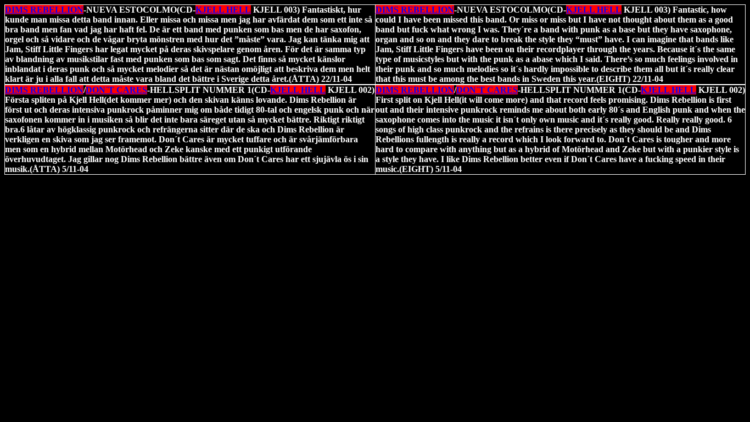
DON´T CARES (116, 90)
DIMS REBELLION (44, 9)
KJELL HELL (223, 9)
